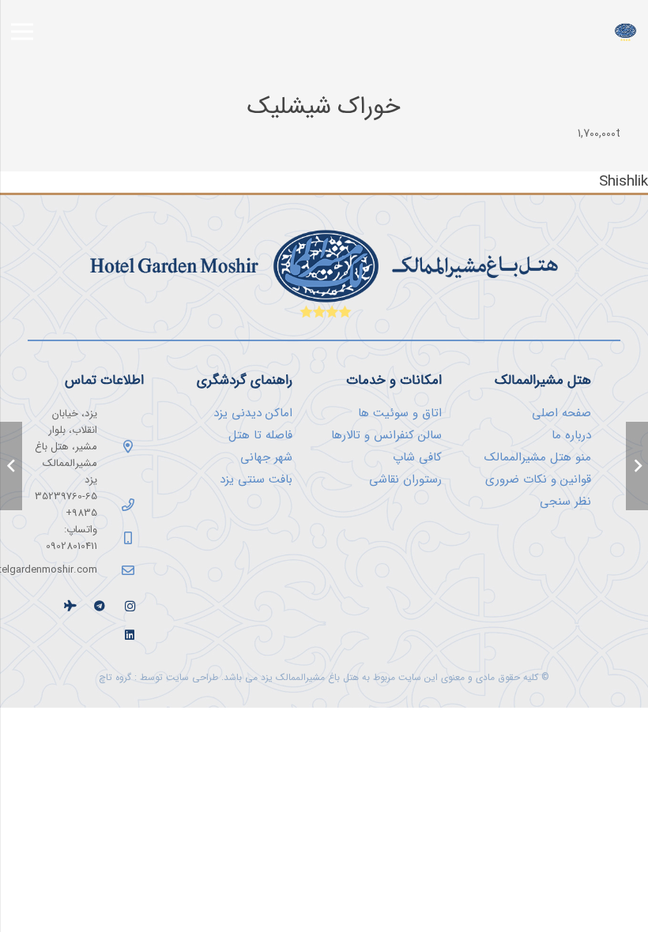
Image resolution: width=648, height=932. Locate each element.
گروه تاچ (115, 677)
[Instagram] (130, 606)
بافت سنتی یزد (256, 479)
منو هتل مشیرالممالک (537, 457)
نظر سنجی (565, 501)
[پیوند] (625, 32)
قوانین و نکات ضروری (538, 479)
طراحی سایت (192, 677)
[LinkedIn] (130, 635)
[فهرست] (22, 31)
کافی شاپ (417, 457)
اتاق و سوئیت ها (400, 413)
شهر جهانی (266, 457)
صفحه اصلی (561, 413)
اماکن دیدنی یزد (252, 413)
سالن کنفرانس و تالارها (386, 435)
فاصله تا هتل (260, 435)
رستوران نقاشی (405, 479)
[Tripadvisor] (70, 606)
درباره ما (571, 435)
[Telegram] (100, 606)
